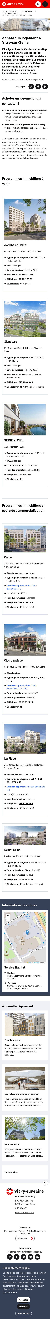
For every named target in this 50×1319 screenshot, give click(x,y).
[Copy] (31, 86)
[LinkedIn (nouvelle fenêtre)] (45, 86)
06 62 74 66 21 (26, 879)
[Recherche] (38, 4)
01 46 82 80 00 (21, 1208)
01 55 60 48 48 (26, 382)
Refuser (23, 1306)
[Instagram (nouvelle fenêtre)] (23, 1257)
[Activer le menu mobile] (45, 4)
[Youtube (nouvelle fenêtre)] (30, 1257)
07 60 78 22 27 (26, 702)
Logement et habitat (10, 13)
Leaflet (29, 962)
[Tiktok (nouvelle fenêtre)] (10, 1257)
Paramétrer (23, 1313)
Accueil (5, 11)
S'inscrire (23, 1238)
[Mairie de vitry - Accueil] (12, 4)
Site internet (13, 283)
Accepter (23, 1299)
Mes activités (11, 1171)
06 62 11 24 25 (25, 279)
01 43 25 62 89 (26, 602)
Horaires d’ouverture (24, 1212)
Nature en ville (12, 1144)
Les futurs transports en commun (22, 1093)
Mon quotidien (27, 11)
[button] (27, 932)
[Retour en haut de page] (45, 1183)
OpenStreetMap (36, 962)
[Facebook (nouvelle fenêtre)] (38, 86)
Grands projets (12, 1040)
